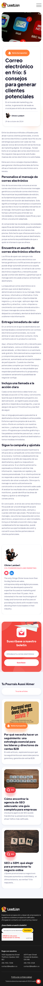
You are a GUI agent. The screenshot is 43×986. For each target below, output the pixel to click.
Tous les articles (21, 691)
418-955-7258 (7, 963)
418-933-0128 (29, 963)
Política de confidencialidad (21, 977)
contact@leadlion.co (9, 966)
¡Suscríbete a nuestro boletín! (14, 925)
